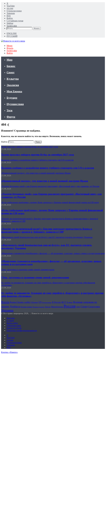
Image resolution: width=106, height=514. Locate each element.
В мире (70, 302)
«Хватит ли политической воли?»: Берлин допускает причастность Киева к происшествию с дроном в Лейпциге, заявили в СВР (46, 230)
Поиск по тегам (14, 328)
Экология (13, 84)
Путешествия (15, 103)
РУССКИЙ (12, 36)
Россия (69, 306)
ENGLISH (11, 33)
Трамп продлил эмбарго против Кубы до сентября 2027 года (37, 154)
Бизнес (11, 65)
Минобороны (57, 306)
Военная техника (26, 307)
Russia (5, 302)
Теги (9, 110)
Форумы (11, 318)
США (78, 307)
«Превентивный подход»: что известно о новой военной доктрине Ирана (44, 180)
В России (56, 302)
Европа (48, 307)
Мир (9, 59)
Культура (13, 78)
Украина (7, 310)
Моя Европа (14, 91)
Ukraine (34, 302)
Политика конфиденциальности (22, 330)
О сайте (10, 320)
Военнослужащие (38, 307)
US (40, 302)
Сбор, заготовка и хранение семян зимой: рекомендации (35, 277)
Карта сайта (12, 323)
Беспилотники (46, 302)
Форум (11, 116)
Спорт (10, 72)
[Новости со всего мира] (13, 41)
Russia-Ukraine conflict (20, 302)
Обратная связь (14, 325)
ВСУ (63, 302)
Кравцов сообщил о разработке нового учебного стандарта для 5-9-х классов (47, 167)
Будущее (12, 97)
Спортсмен (94, 306)
